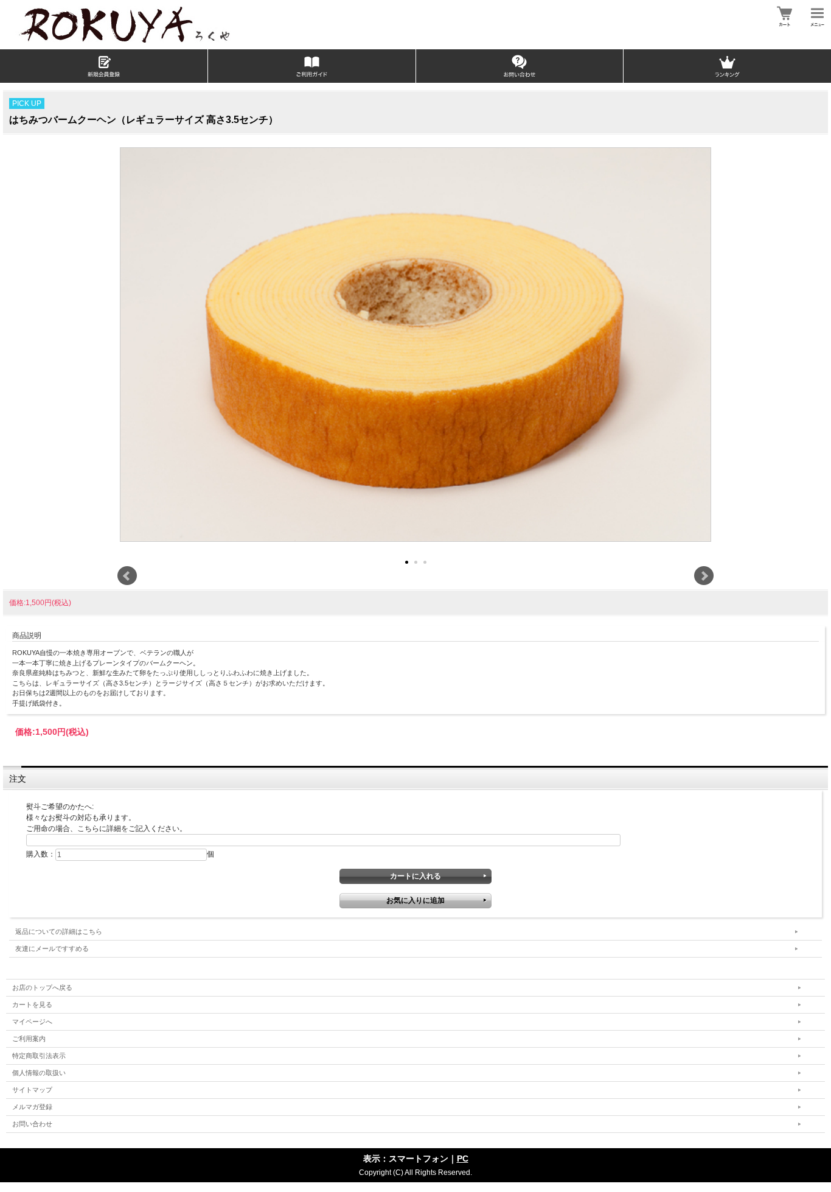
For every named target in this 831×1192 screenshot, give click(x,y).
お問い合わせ (32, 1123)
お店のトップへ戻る (42, 987)
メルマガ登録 (32, 1106)
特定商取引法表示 (39, 1055)
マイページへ (32, 1021)
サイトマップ (32, 1089)
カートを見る (32, 1004)
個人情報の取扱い (39, 1072)
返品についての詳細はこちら (58, 931)
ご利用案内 (29, 1038)
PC (462, 1158)
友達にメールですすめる (52, 948)
